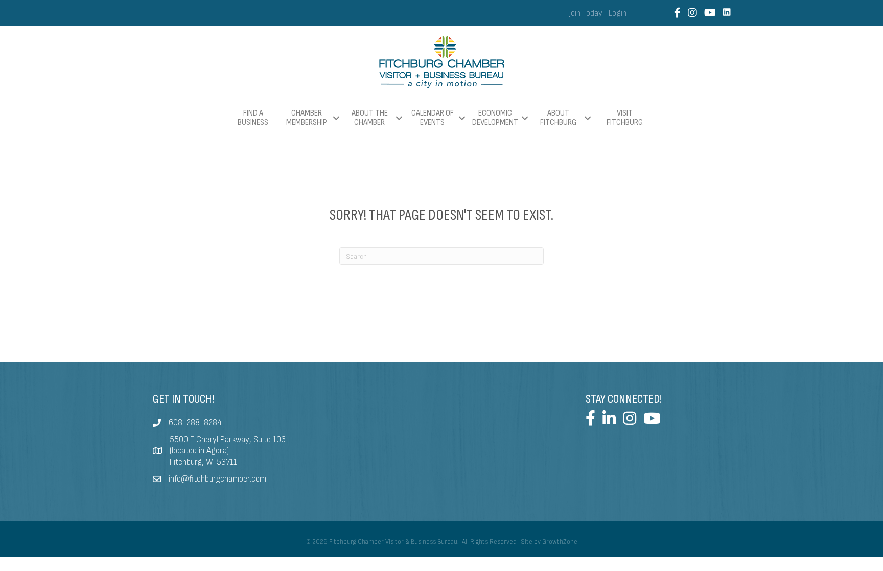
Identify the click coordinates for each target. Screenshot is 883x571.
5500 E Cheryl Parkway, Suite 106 (228, 440)
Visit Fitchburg (625, 118)
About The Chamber (370, 117)
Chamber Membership (306, 117)
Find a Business (253, 117)
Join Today (585, 13)
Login (617, 13)
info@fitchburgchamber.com (217, 479)
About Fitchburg (558, 117)
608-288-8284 (195, 423)
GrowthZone (559, 542)
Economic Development (495, 117)
